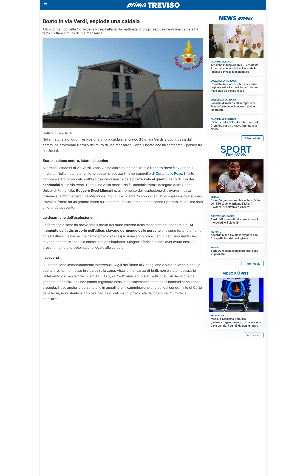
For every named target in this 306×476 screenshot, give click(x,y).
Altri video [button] (253, 335)
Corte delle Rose (169, 173)
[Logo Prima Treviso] (153, 5)
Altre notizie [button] (252, 138)
